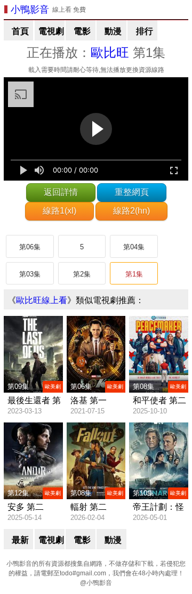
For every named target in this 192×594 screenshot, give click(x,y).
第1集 (134, 274)
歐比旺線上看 (41, 300)
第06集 (30, 247)
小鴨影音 (30, 9)
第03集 (30, 274)
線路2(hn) (131, 210)
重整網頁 (132, 192)
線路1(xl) (59, 210)
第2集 (82, 274)
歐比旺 (110, 52)
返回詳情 (61, 192)
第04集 (134, 247)
